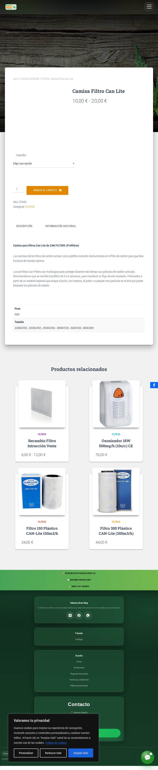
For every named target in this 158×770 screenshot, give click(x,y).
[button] (149, 6)
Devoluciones (79, 667)
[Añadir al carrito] (134, 455)
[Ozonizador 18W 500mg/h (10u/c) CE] (116, 404)
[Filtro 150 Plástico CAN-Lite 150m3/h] (42, 491)
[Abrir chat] (147, 757)
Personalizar (26, 753)
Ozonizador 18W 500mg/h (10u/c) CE (116, 443)
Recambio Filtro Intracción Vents (42, 443)
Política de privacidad (79, 685)
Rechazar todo (53, 753)
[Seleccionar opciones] (60, 455)
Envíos (79, 661)
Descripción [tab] (24, 226)
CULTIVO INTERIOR (30, 79)
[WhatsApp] (88, 615)
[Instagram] (70, 615)
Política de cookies (56, 742)
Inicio (16, 79)
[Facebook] (79, 615)
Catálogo (79, 639)
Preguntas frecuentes (79, 674)
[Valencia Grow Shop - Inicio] (11, 7)
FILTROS (45, 79)
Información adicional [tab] (60, 226)
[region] (53, 738)
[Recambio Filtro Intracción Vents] (42, 404)
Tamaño (21, 155)
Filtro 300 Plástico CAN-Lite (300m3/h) (116, 531)
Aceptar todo (80, 753)
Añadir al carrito (45, 190)
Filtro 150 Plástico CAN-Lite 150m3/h (42, 531)
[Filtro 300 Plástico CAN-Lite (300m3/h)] (116, 491)
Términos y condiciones (79, 680)
